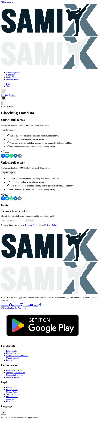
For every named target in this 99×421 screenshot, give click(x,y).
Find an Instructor (13, 353)
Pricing (9, 360)
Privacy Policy (51, 225)
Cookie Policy (12, 392)
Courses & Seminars (14, 375)
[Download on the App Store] (13, 308)
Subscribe (29, 221)
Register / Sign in (8, 130)
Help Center (11, 401)
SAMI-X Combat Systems (17, 355)
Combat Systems (13, 72)
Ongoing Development (15, 373)
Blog (8, 84)
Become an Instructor (15, 370)
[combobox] (3, 412)
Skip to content (7, 2)
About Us (10, 399)
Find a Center (11, 351)
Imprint (9, 387)
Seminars (10, 75)
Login (13, 95)
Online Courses (12, 79)
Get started (5, 95)
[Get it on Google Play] (42, 341)
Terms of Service (13, 394)
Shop (8, 86)
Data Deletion (12, 396)
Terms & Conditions (33, 225)
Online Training (12, 77)
